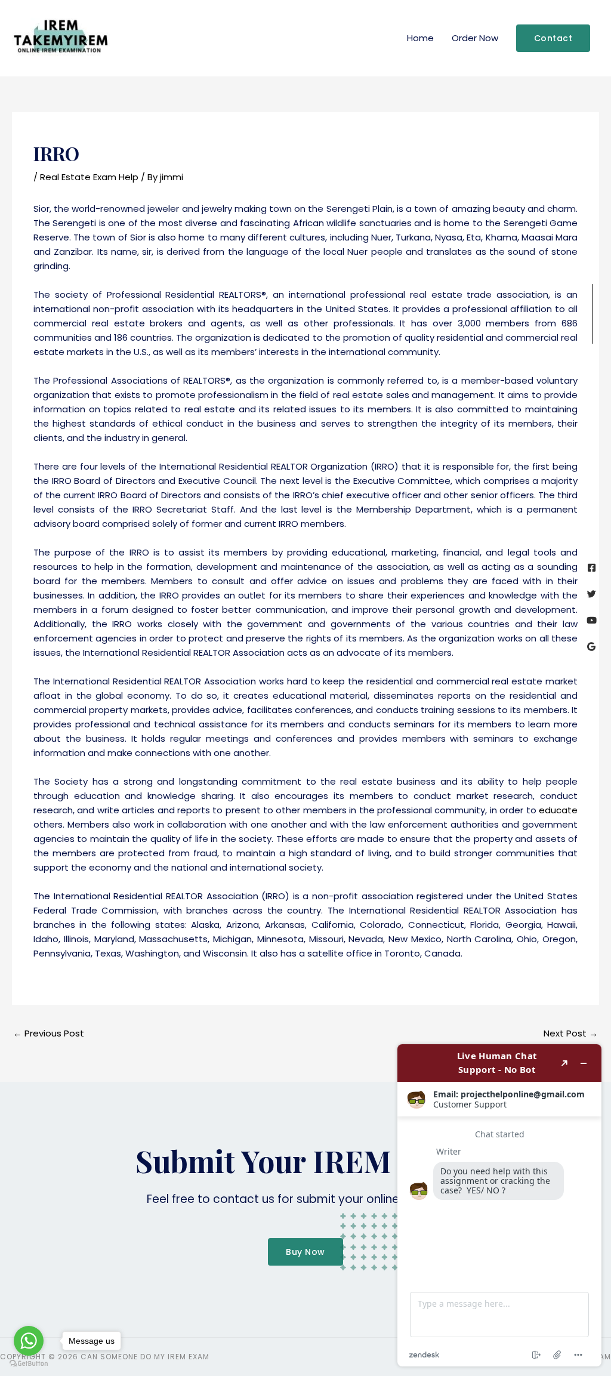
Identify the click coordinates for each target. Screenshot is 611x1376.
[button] (553, 38)
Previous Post (48, 1033)
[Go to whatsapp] (29, 1341)
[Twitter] (591, 594)
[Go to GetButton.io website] (29, 1364)
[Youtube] (591, 620)
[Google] (591, 646)
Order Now (475, 38)
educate (558, 810)
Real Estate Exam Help (89, 177)
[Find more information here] (499, 1205)
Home (420, 38)
